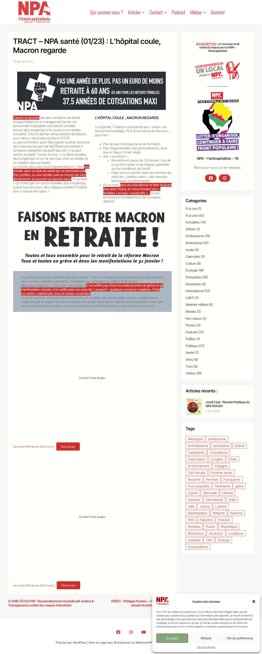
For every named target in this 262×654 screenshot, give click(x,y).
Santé (190, 352)
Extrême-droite (221, 473)
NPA (191, 520)
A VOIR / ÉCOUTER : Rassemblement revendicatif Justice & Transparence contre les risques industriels (51, 603)
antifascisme (217, 439)
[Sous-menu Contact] (165, 12)
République (229, 527)
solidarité (194, 540)
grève (239, 486)
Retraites (194, 527)
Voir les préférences (240, 638)
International (194, 291)
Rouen (210, 527)
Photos (191, 325)
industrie (194, 500)
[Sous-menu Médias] (204, 12)
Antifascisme (195, 236)
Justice (205, 506)
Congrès (217, 459)
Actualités (193, 222)
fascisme (194, 479)
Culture (191, 263)
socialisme (235, 533)
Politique (192, 346)
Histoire (227, 493)
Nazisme (236, 513)
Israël (232, 500)
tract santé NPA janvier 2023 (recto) (33, 446)
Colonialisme (219, 452)
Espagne (221, 466)
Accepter (172, 638)
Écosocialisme (198, 547)
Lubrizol (221, 506)
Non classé (193, 318)
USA (209, 540)
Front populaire (198, 486)
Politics (191, 339)
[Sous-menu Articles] (143, 12)
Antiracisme (194, 243)
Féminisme (193, 284)
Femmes (212, 479)
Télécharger (68, 446)
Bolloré (240, 446)
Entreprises (194, 277)
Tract (189, 366)
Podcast (191, 332)
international (214, 500)
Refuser (206, 638)
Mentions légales (206, 647)
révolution (216, 533)
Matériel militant (197, 304)
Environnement (199, 466)
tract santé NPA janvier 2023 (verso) (33, 585)
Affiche (191, 229)
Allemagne (195, 439)
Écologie (192, 270)
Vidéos (191, 373)
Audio (190, 250)
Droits (232, 459)
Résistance (196, 533)
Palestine (206, 520)
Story (189, 359)
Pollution (224, 520)
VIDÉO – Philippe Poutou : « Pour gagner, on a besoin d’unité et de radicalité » (144, 603)
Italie (191, 506)
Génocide (210, 493)
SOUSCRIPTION (206, 44)
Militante (219, 513)
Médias (191, 311)
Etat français (196, 473)
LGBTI (190, 298)
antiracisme (221, 446)
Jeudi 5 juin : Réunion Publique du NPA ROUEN (228, 404)
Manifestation (197, 513)
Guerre (193, 493)
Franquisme (232, 479)
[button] (254, 601)
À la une (191, 208)
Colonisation (197, 459)
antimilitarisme (198, 446)
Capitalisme (196, 452)
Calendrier (193, 256)
